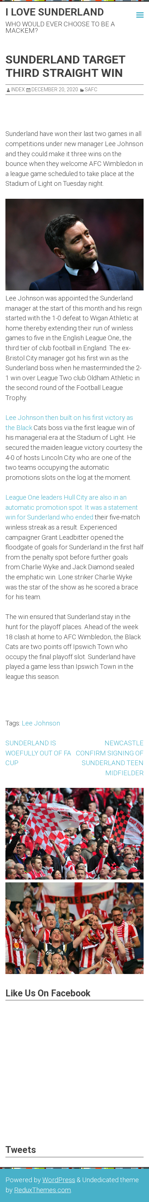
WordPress (58, 1180)
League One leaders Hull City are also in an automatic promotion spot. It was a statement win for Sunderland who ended (71, 507)
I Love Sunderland (54, 12)
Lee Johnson (41, 723)
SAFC (91, 89)
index (18, 89)
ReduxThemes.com (42, 1190)
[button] (133, 14)
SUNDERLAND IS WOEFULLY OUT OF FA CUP (38, 753)
